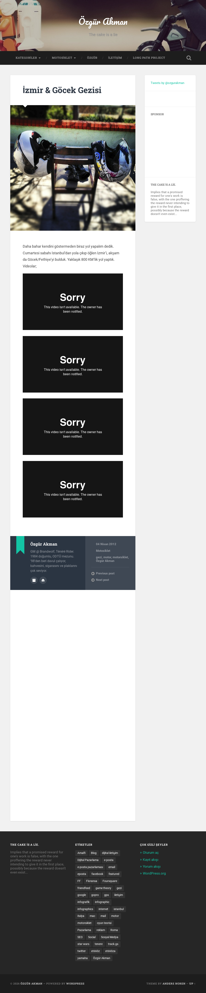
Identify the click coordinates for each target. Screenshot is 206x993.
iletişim (118, 895)
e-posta (108, 860)
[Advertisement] (176, 145)
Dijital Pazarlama (88, 860)
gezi (99, 557)
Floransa (91, 881)
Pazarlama (84, 930)
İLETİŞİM (115, 58)
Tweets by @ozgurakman (167, 83)
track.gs (113, 944)
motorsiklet (120, 557)
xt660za (110, 951)
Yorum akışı (152, 866)
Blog (94, 853)
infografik (83, 902)
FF (79, 881)
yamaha (82, 958)
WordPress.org (154, 873)
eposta (81, 874)
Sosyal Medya (109, 937)
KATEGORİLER (26, 58)
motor (107, 557)
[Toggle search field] (189, 58)
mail (103, 916)
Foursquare (110, 881)
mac (92, 916)
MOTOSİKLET (62, 58)
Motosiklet (103, 551)
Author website (43, 580)
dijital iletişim (110, 853)
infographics (85, 909)
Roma (114, 930)
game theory (103, 888)
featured (114, 874)
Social (92, 937)
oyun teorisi (104, 923)
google (81, 895)
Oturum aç (151, 853)
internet (103, 909)
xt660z (95, 951)
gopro (95, 895)
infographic (102, 902)
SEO (80, 937)
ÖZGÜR (92, 58)
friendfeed (83, 888)
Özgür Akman (103, 21)
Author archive (34, 580)
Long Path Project (149, 58)
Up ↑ (192, 983)
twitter (81, 951)
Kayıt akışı (150, 860)
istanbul (119, 909)
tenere (99, 944)
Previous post (105, 573)
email (111, 867)
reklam (101, 930)
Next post (102, 580)
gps (106, 895)
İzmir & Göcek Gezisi (62, 90)
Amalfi (81, 853)
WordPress (75, 983)
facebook (97, 874)
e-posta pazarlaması (90, 867)
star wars (83, 944)
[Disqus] (72, 640)
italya (80, 916)
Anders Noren (174, 983)
